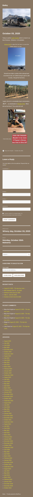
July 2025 (6, 343)
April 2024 (7, 364)
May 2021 (6, 430)
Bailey (5, 5)
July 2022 (6, 405)
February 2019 (8, 479)
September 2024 (8, 354)
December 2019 (8, 462)
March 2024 (7, 366)
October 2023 (7, 373)
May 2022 (6, 409)
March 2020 (7, 456)
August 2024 (7, 356)
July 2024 (6, 358)
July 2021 (6, 426)
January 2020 (8, 460)
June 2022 (7, 407)
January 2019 (8, 481)
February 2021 (8, 436)
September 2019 (8, 466)
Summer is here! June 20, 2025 (12, 297)
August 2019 (7, 468)
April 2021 (7, 432)
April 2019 (7, 475)
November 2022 (8, 396)
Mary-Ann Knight (9, 150)
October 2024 (7, 351)
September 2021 (8, 422)
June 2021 (7, 428)
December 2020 (8, 441)
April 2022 (7, 411)
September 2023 (8, 375)
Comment (6, 168)
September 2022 (8, 400)
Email (5, 199)
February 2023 (8, 390)
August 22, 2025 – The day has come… (15, 288)
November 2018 (8, 485)
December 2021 (8, 415)
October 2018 (7, 488)
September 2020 (8, 447)
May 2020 (6, 451)
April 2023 (7, 385)
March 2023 (7, 388)
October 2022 (7, 398)
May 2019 (6, 473)
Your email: (6, 267)
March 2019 (7, 477)
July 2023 (6, 379)
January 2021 (8, 439)
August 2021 (7, 424)
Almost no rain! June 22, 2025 (12, 292)
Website (5, 206)
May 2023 (6, 383)
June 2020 (7, 449)
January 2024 (8, 371)
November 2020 (8, 443)
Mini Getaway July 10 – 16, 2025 (13, 290)
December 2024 (8, 349)
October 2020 (7, 445)
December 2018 (8, 483)
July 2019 (6, 471)
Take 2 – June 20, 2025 (10, 294)
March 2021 (7, 434)
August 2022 (7, 402)
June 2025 (7, 345)
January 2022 (8, 413)
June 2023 (7, 381)
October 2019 (7, 464)
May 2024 (6, 362)
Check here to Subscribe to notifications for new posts (12, 214)
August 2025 (7, 341)
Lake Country (15, 38)
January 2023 (8, 392)
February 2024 (8, 368)
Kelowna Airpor (7, 44)
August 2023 (7, 377)
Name (5, 191)
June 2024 (7, 360)
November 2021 (8, 417)
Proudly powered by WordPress (14, 494)
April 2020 (7, 454)
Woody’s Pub (21, 103)
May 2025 (6, 347)
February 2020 (8, 458)
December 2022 (8, 394)
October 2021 (7, 419)
